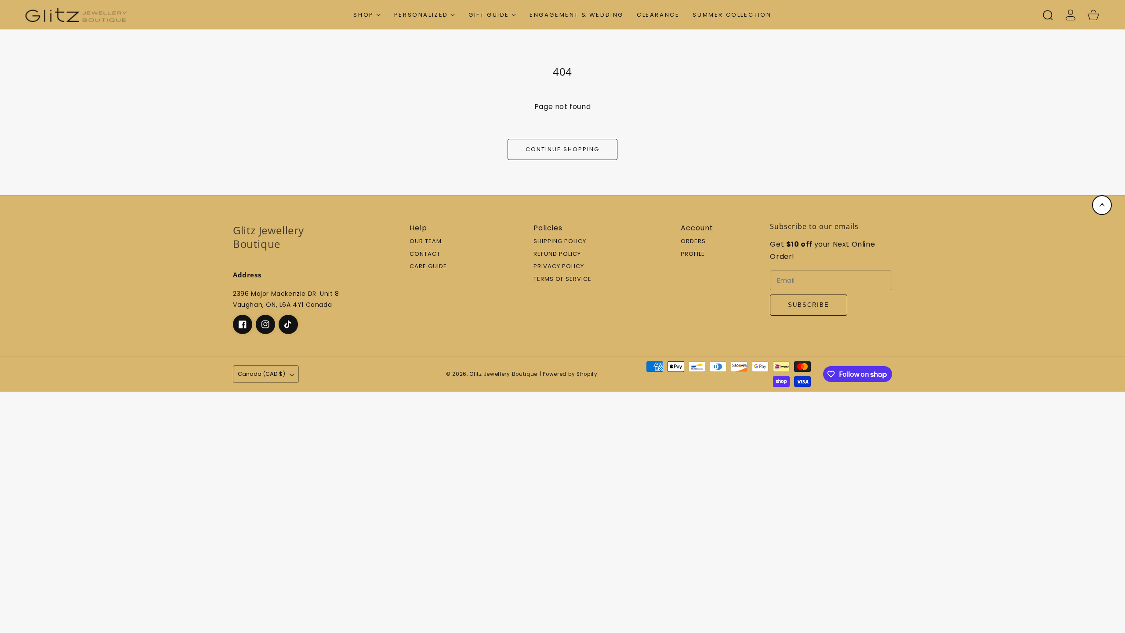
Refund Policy (557, 254)
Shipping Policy (559, 241)
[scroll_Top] (1102, 205)
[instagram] (265, 324)
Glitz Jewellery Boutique (503, 374)
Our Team (426, 241)
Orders (693, 241)
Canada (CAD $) (261, 374)
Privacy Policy (558, 266)
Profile (693, 254)
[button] (367, 14)
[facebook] (242, 324)
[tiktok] (288, 324)
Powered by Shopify (570, 374)
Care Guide (428, 266)
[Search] (1047, 15)
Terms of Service (562, 279)
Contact (425, 254)
